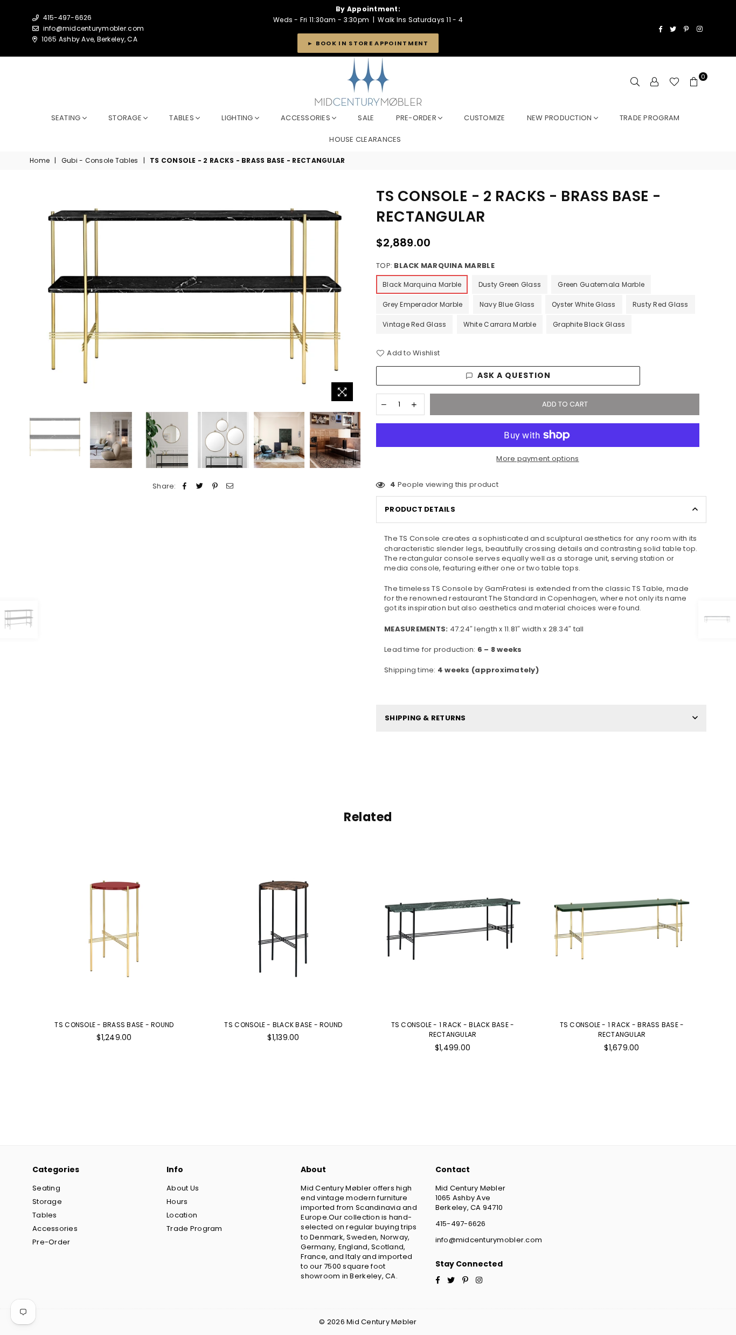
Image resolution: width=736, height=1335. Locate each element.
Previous (39, 296)
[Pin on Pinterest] (215, 486)
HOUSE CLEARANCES (365, 139)
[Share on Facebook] (184, 486)
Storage (125, 118)
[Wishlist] (674, 82)
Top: (435, 266)
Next (350, 296)
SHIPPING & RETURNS (425, 718)
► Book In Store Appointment (368, 43)
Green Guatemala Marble (601, 284)
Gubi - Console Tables (99, 160)
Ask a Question (514, 375)
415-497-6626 (460, 1224)
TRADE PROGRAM (649, 118)
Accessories (306, 118)
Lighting (237, 118)
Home (40, 160)
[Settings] (654, 82)
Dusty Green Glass (509, 284)
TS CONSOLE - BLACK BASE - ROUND (283, 1024)
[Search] (635, 82)
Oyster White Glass (584, 304)
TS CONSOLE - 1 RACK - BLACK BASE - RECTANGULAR (453, 1029)
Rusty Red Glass (661, 304)
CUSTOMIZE (484, 118)
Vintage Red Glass (414, 324)
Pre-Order (51, 1242)
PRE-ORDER (417, 118)
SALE (366, 118)
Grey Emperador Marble (422, 304)
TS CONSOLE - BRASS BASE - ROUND (113, 1024)
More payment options (537, 459)
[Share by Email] (230, 486)
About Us (182, 1188)
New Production (560, 118)
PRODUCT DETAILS (420, 509)
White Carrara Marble (499, 324)
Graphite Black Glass (589, 324)
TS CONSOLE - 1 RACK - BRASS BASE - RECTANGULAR (622, 1029)
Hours (177, 1201)
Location (181, 1215)
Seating (66, 118)
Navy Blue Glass (507, 304)
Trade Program (194, 1228)
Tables (182, 118)
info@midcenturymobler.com (93, 28)
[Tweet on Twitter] (200, 486)
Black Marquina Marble (422, 284)
